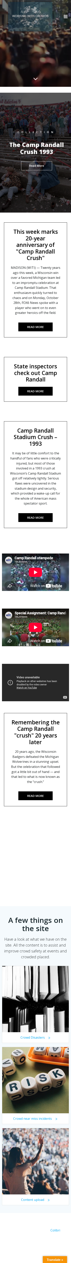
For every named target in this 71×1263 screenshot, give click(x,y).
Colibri (55, 1230)
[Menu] (65, 16)
